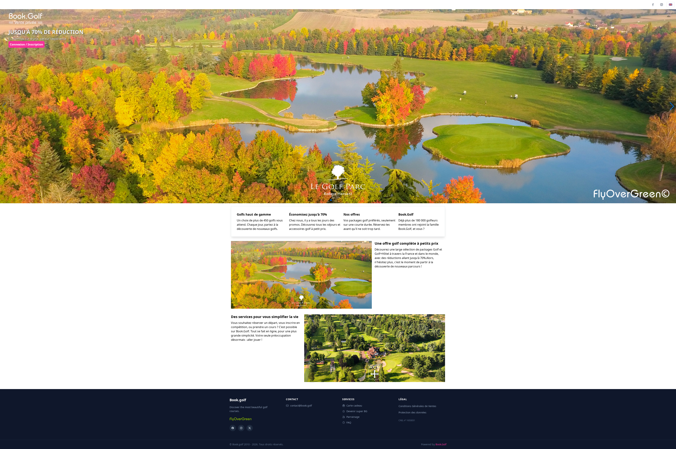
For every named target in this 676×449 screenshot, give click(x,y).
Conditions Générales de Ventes (417, 406)
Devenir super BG (356, 411)
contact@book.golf (301, 405)
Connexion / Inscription (26, 44)
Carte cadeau (354, 405)
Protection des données (412, 412)
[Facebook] (653, 4)
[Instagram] (661, 4)
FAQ (348, 422)
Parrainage (352, 417)
